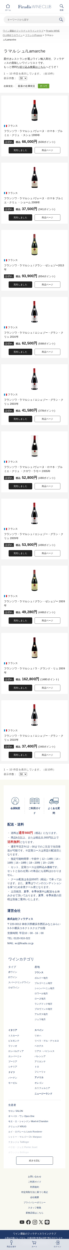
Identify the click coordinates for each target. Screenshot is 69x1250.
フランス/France (33, 35)
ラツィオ (12, 1046)
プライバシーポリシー (35, 1202)
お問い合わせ (34, 1176)
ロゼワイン (13, 987)
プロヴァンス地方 (43, 1009)
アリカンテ (40, 1061)
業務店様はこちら (34, 1213)
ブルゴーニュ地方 (43, 983)
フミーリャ (40, 1072)
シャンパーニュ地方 (44, 988)
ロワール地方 (41, 993)
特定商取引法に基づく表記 (34, 1192)
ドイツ (11, 1072)
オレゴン (39, 1083)
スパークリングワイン (19, 982)
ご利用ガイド (34, 1182)
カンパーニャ (15, 1056)
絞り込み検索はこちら (33, 66)
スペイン (39, 1030)
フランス (39, 972)
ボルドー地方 (41, 978)
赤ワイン (12, 972)
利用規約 (34, 1187)
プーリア (12, 1061)
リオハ (38, 1035)
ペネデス (39, 1046)
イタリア (12, 1030)
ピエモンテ (13, 1041)
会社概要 (34, 1197)
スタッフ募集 (34, 1207)
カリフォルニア (42, 1088)
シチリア (12, 1066)
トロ (37, 1066)
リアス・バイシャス (44, 1051)
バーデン (12, 1077)
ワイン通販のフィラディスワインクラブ (23, 31)
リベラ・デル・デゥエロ (47, 1041)
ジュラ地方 (40, 1019)
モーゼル (12, 1083)
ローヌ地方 (40, 998)
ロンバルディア (16, 1051)
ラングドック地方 (43, 1004)
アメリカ (39, 1077)
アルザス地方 (41, 1014)
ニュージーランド (43, 1093)
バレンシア (40, 1056)
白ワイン (12, 977)
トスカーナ (13, 1035)
